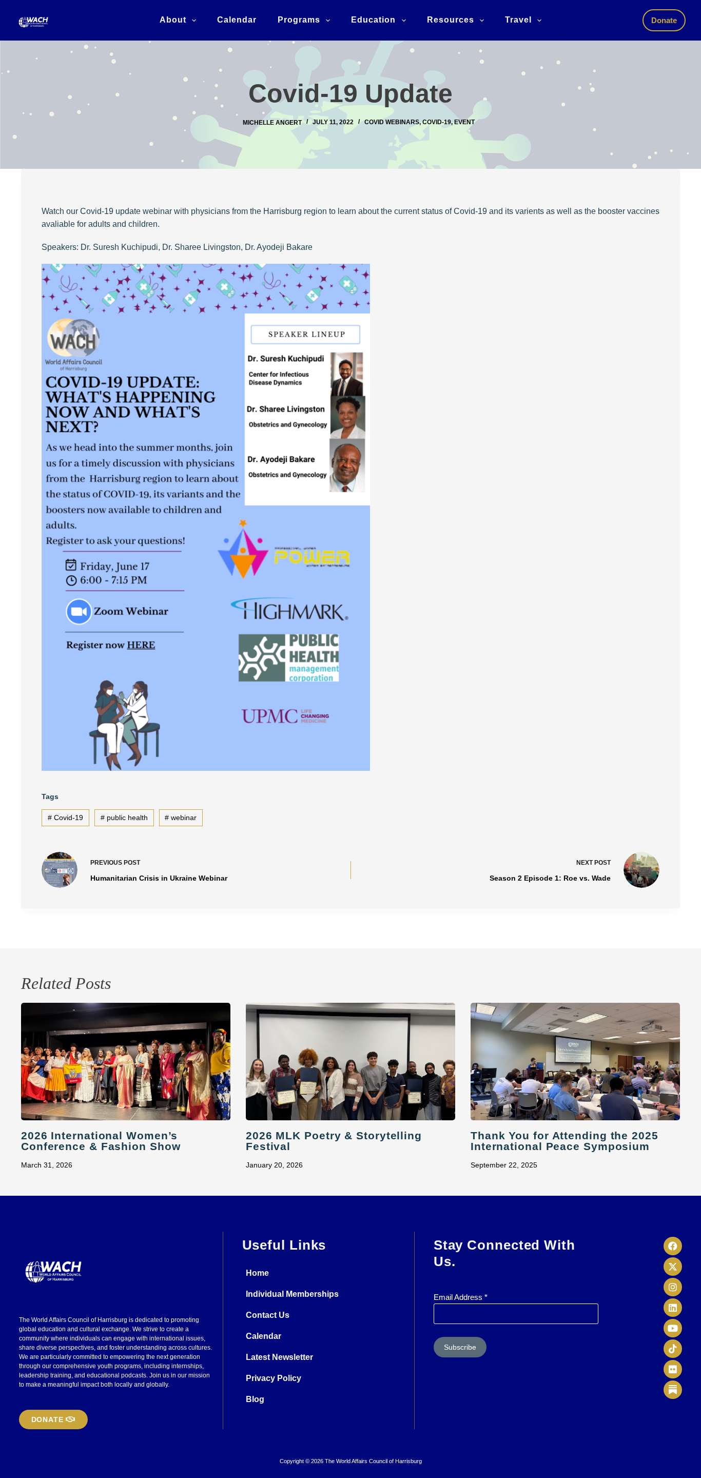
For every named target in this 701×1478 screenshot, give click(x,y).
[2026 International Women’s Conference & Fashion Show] (125, 1062)
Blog (255, 1399)
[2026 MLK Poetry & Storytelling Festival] (350, 1062)
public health (124, 817)
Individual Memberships (292, 1294)
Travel (518, 19)
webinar (181, 817)
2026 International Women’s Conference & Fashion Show (101, 1141)
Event (464, 122)
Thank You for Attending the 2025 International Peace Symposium (564, 1141)
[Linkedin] (673, 1307)
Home (257, 1273)
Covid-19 (436, 122)
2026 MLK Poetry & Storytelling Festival (334, 1141)
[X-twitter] (673, 1266)
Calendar (237, 19)
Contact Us (267, 1315)
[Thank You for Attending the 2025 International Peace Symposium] (575, 1062)
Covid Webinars (391, 122)
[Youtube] (673, 1328)
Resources (450, 19)
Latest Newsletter (279, 1357)
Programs (299, 19)
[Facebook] (673, 1246)
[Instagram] (673, 1287)
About (173, 19)
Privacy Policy (273, 1378)
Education (373, 19)
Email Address (461, 1297)
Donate (664, 20)
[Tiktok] (673, 1348)
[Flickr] (673, 1369)
